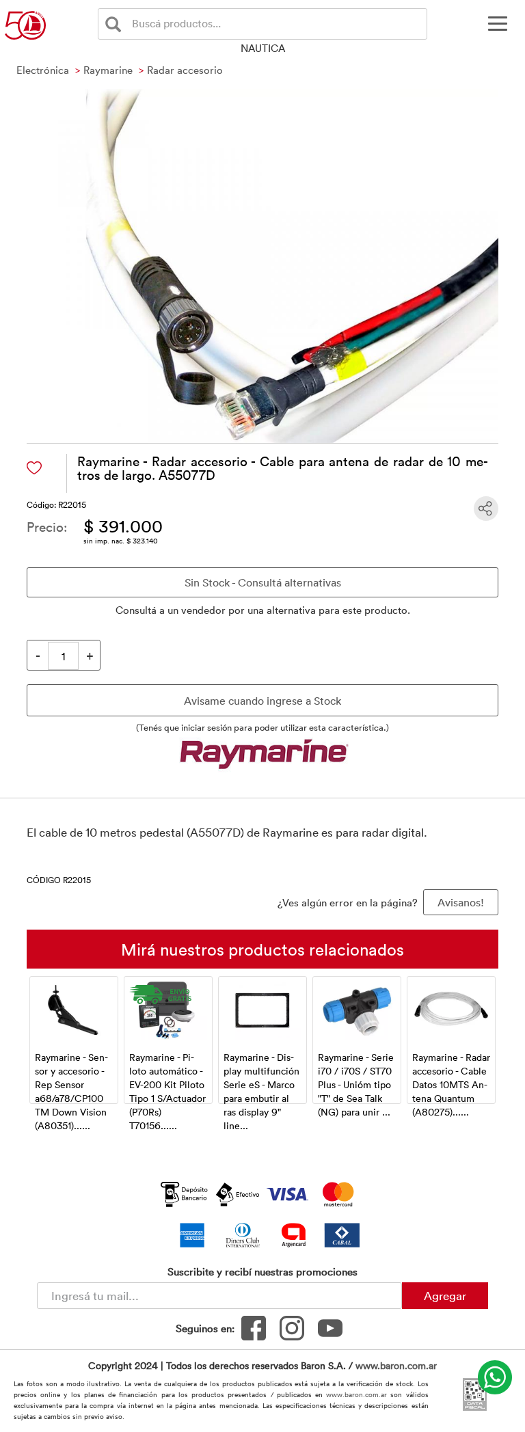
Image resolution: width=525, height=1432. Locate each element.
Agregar (445, 1295)
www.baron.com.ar (396, 1365)
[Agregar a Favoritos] (34, 467)
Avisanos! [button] (461, 902)
